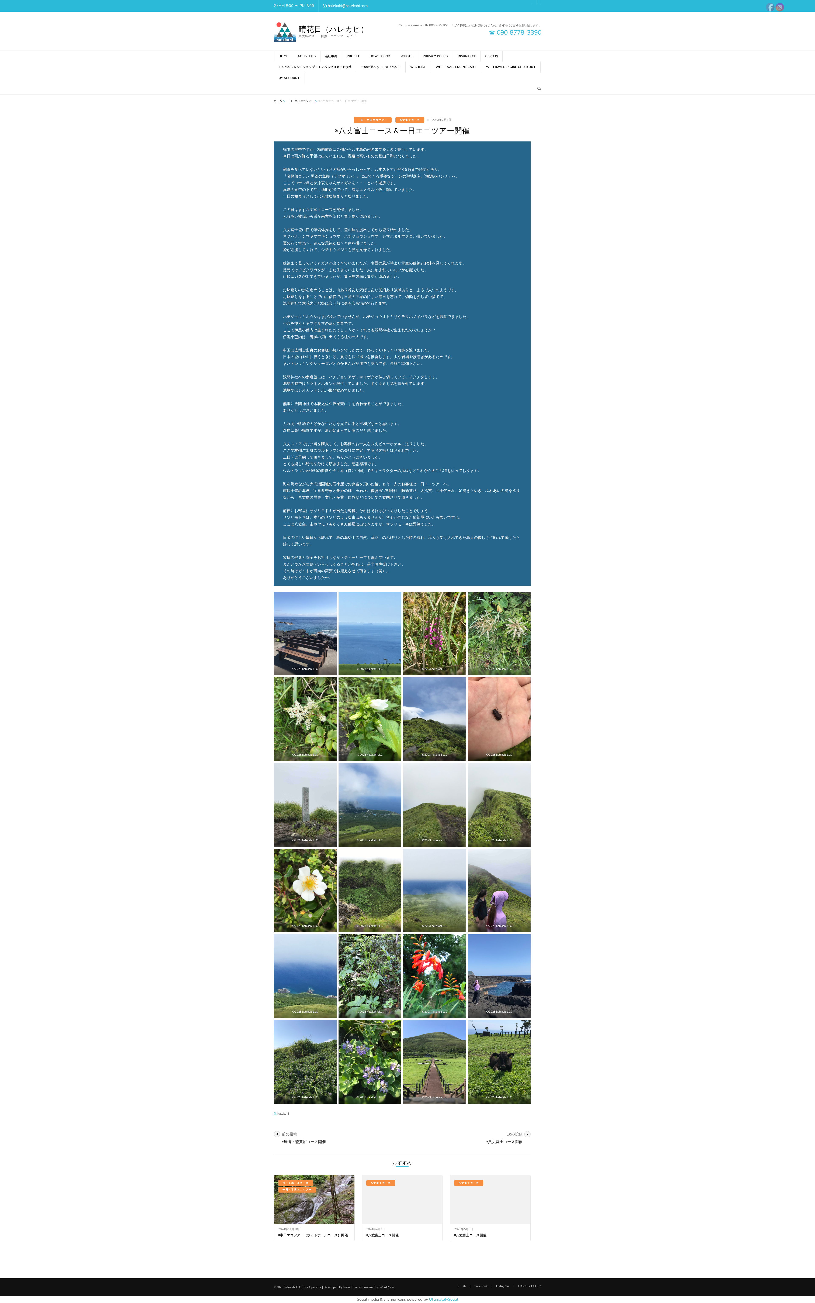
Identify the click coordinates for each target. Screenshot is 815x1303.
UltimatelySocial (443, 1299)
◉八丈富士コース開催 (382, 1235)
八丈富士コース (410, 120)
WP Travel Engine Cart (456, 67)
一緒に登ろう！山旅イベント (381, 67)
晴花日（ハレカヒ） (333, 29)
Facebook (481, 1286)
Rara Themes (352, 1287)
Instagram (503, 1286)
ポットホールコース (295, 1183)
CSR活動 (491, 56)
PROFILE (353, 56)
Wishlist (418, 67)
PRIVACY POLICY (435, 56)
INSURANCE (467, 56)
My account (289, 78)
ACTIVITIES (307, 56)
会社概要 (331, 56)
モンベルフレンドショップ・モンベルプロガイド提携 (314, 67)
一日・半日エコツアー (372, 120)
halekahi (283, 1114)
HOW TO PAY (380, 56)
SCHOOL (406, 56)
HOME (283, 56)
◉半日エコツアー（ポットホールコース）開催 (313, 1235)
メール (461, 1286)
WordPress (386, 1287)
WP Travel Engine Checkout (511, 67)
